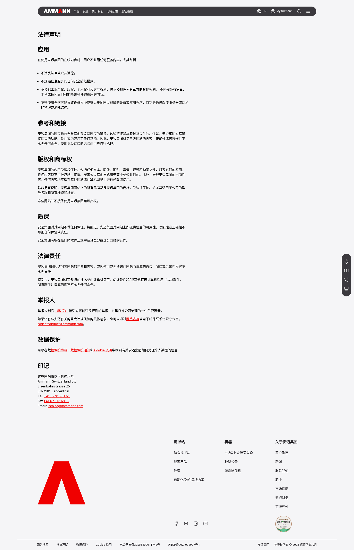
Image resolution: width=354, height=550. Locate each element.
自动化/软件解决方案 (189, 479)
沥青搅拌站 (182, 452)
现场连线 (127, 11)
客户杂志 (281, 452)
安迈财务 (281, 497)
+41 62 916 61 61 (57, 396)
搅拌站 (179, 441)
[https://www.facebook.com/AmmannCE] (176, 523)
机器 (228, 441)
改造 (177, 470)
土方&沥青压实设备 (239, 452)
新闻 (278, 461)
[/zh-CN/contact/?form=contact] (346, 280)
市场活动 (281, 488)
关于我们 (97, 11)
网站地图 (42, 545)
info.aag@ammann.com (65, 406)
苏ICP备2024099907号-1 (184, 545)
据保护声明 (59, 350)
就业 (85, 11)
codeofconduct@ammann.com (60, 324)
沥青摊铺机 (233, 470)
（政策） (61, 311)
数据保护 (82, 545)
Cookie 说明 (102, 350)
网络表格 (132, 319)
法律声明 (62, 545)
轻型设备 (231, 461)
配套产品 (180, 461)
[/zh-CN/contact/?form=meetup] (346, 289)
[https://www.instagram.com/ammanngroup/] (186, 523)
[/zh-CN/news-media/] (346, 270)
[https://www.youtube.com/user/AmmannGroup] (205, 523)
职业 (278, 479)
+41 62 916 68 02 (56, 401)
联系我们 (281, 470)
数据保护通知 (80, 350)
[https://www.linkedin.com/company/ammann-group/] (195, 523)
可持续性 (112, 11)
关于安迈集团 (286, 441)
